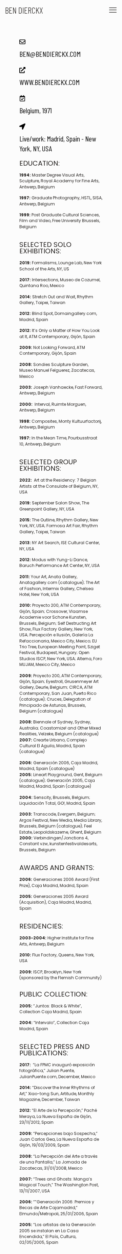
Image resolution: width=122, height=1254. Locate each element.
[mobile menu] (113, 10)
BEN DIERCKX (24, 10)
